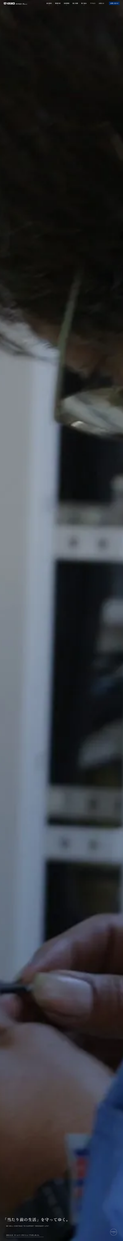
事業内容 (57, 3)
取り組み (84, 3)
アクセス (92, 3)
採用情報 (66, 3)
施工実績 (75, 3)
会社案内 (49, 3)
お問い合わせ (114, 3)
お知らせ (101, 3)
